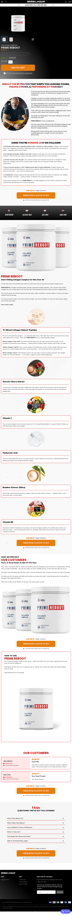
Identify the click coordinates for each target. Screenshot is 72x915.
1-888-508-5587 (41, 882)
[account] (66, 2)
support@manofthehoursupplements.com (49, 879)
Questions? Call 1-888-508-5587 (36, 5)
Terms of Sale (23, 884)
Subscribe (60, 892)
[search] (6, 2)
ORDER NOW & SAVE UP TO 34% (36, 195)
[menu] (2, 2)
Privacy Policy (23, 882)
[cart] (69, 2)
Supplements (5, 879)
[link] (8, 873)
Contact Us (22, 879)
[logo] (36, 2)
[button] (4, 49)
